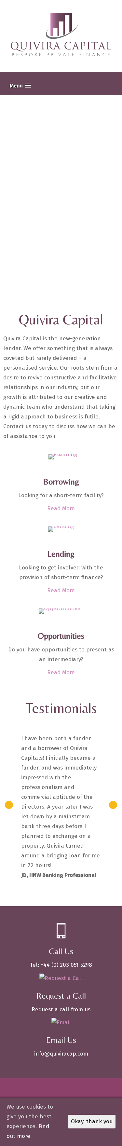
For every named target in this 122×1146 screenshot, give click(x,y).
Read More (61, 508)
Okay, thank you (92, 1121)
